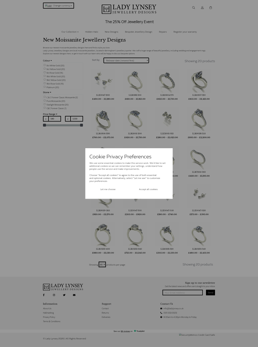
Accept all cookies (148, 189)
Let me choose (108, 189)
